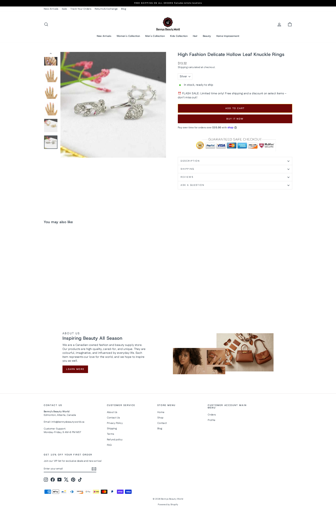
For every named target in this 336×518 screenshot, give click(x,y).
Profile (211, 420)
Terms (110, 434)
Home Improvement (227, 36)
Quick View (73, 288)
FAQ (109, 445)
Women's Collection (128, 36)
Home (160, 412)
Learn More (75, 369)
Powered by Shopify (168, 504)
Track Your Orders (80, 9)
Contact (162, 423)
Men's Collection (155, 36)
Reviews (187, 177)
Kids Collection (179, 36)
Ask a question (192, 185)
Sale (64, 9)
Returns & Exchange (106, 9)
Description (190, 160)
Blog (123, 9)
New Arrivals (51, 9)
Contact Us (113, 417)
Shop (160, 417)
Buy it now (235, 118)
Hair (195, 36)
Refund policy (115, 439)
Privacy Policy (115, 423)
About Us (112, 412)
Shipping (183, 67)
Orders (212, 415)
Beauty (207, 36)
